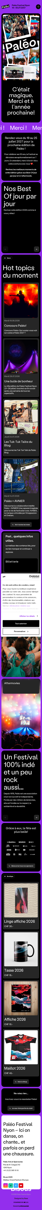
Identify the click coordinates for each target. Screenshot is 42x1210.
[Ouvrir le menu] (38, 6)
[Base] (21, 1198)
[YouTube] (21, 1185)
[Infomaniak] (21, 1206)
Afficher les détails (27, 616)
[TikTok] (10, 1185)
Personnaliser (19, 631)
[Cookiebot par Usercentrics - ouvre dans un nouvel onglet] (29, 576)
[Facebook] (16, 1185)
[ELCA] (21, 1202)
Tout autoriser (21, 624)
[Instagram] (5, 1185)
